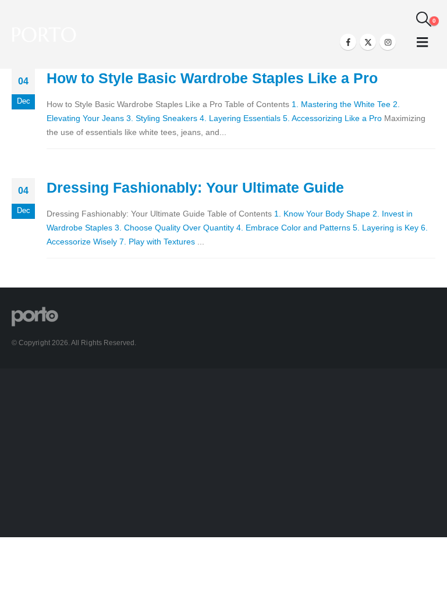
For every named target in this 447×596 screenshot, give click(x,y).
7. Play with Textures (157, 241)
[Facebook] (348, 42)
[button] (424, 19)
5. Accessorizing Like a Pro (332, 118)
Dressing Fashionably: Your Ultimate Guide (195, 187)
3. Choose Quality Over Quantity (174, 227)
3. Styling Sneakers (161, 118)
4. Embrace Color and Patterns (293, 227)
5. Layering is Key (385, 227)
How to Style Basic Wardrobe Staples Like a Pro (212, 78)
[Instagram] (387, 42)
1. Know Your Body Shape (322, 213)
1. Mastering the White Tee (341, 104)
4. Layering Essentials (240, 118)
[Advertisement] (223, 455)
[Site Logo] (44, 34)
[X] (368, 42)
